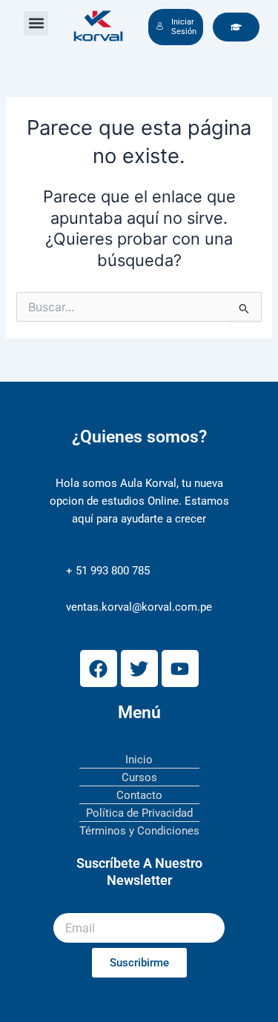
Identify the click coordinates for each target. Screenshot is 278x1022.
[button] (36, 23)
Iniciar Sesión (183, 27)
